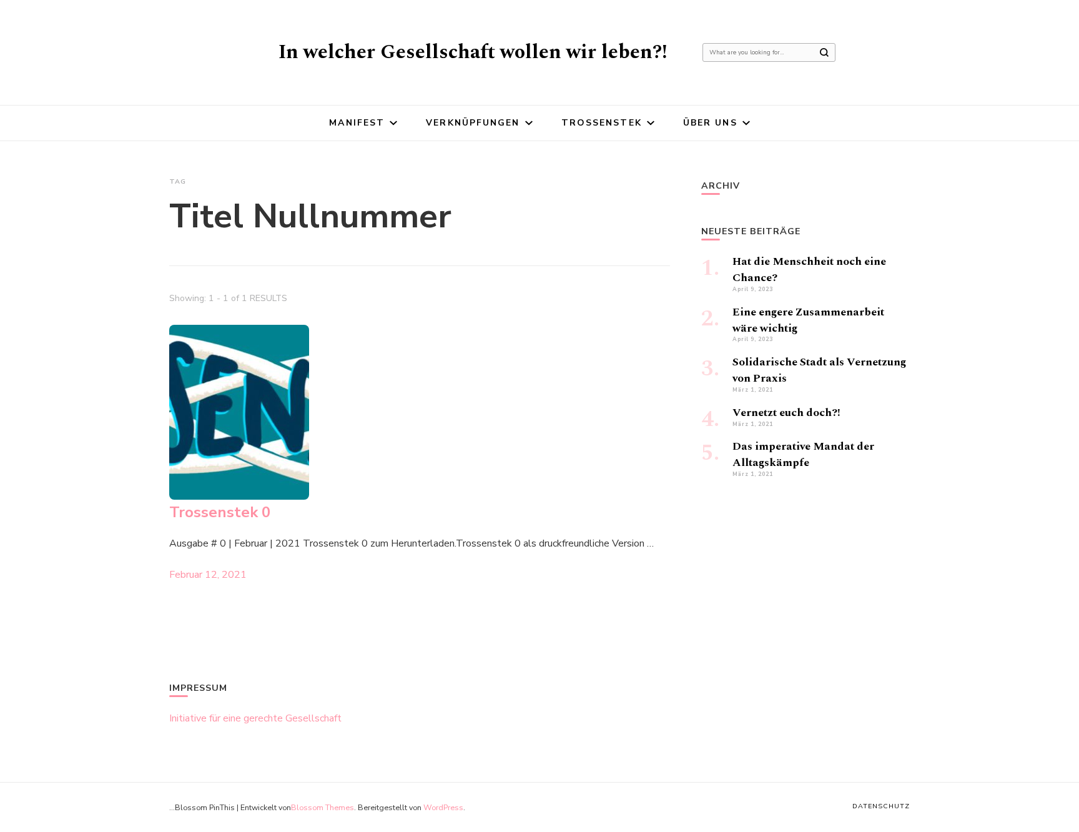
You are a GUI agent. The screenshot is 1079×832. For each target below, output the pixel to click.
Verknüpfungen (473, 123)
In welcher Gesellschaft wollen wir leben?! (473, 52)
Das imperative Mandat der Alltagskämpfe (803, 454)
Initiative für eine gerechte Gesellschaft (255, 718)
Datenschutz (881, 806)
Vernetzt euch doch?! (786, 412)
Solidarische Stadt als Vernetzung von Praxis (819, 370)
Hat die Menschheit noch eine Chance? (809, 269)
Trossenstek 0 (219, 512)
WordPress (443, 807)
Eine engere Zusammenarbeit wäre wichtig (808, 320)
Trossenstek (601, 123)
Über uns (710, 123)
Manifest (357, 123)
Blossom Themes (322, 807)
